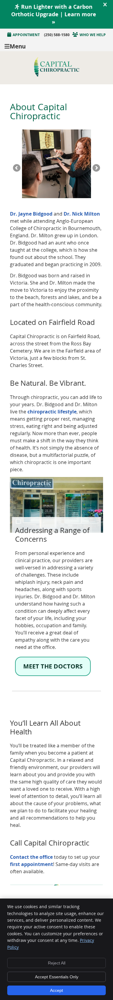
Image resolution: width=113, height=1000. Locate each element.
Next (95, 168)
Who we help (93, 34)
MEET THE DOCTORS (53, 666)
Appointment (26, 34)
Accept (56, 990)
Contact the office (31, 857)
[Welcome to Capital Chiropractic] (56, 74)
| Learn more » (53, 14)
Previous (17, 168)
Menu (18, 46)
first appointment (31, 864)
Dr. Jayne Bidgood (31, 213)
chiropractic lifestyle (52, 411)
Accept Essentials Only (56, 976)
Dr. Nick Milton (82, 213)
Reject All (56, 963)
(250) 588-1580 (57, 34)
